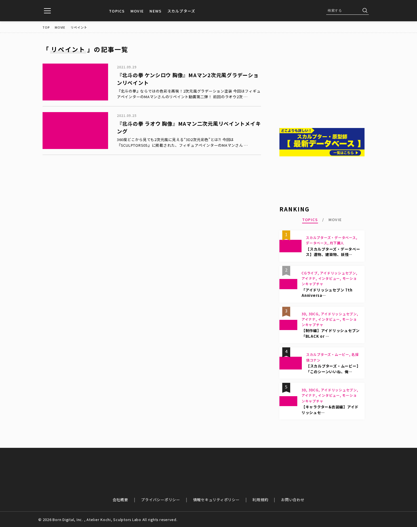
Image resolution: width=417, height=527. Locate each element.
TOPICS (117, 11)
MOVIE (137, 11)
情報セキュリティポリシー (216, 499)
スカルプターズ (181, 11)
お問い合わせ (293, 499)
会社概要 (120, 499)
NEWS (155, 11)
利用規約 (260, 499)
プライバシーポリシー (160, 499)
